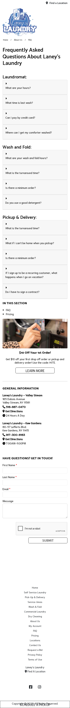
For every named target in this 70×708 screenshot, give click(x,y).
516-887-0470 (16, 406)
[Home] (20, 22)
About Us (18, 39)
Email (6, 489)
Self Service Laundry (35, 592)
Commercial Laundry (35, 611)
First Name (10, 465)
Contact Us (35, 645)
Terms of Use (35, 659)
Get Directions (14, 411)
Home (5, 39)
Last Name (10, 477)
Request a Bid (35, 649)
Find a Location (58, 3)
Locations (35, 640)
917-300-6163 (15, 434)
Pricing (10, 314)
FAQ (8, 310)
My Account (35, 625)
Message (8, 501)
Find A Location (36, 671)
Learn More (35, 370)
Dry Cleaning (35, 616)
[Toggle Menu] (63, 21)
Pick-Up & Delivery (35, 597)
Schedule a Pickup (35, 704)
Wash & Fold (35, 606)
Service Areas (35, 601)
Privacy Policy (35, 654)
